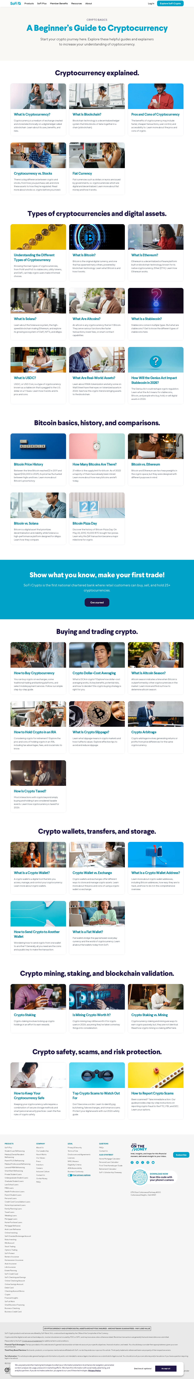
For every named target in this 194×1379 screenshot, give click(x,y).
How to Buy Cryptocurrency (34, 673)
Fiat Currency (82, 173)
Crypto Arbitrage (143, 732)
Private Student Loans (13, 1174)
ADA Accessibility (75, 1168)
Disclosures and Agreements (79, 1154)
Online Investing (11, 1233)
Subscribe (181, 1154)
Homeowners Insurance (14, 1260)
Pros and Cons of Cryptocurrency (155, 114)
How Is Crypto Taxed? (30, 791)
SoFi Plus (42, 3)
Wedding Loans (11, 1215)
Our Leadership (42, 1151)
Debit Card (9, 1288)
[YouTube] (153, 1162)
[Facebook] (132, 1162)
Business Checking (12, 1308)
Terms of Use (73, 1151)
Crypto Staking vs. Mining (149, 1015)
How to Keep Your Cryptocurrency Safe (29, 1096)
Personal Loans (11, 1198)
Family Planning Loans (13, 1209)
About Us (40, 1147)
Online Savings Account (14, 1284)
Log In (151, 3)
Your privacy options (81, 1175)
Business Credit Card (13, 1312)
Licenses (71, 1158)
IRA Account (9, 1243)
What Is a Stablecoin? (146, 319)
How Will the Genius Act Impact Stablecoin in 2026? (154, 381)
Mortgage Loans (11, 1219)
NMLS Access (73, 1161)
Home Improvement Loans (15, 1205)
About (88, 3)
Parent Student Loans (13, 1195)
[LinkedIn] (137, 1162)
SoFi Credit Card (11, 1274)
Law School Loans (11, 1185)
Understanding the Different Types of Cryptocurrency (34, 258)
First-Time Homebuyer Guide (110, 1165)
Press (38, 1161)
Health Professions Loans (14, 1191)
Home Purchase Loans (13, 1222)
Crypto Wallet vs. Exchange (92, 873)
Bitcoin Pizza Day (85, 523)
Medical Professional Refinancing (17, 1164)
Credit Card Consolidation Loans (17, 1202)
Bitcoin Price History (28, 464)
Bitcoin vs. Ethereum (145, 464)
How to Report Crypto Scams (152, 1093)
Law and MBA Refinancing (15, 1167)
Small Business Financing (14, 1305)
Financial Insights (11, 1298)
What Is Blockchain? (87, 114)
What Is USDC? (25, 378)
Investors (39, 1165)
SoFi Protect (9, 1253)
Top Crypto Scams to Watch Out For (96, 1096)
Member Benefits (59, 3)
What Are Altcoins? (86, 319)
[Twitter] (142, 1162)
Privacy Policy (94, 1370)
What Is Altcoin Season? (148, 673)
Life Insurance (10, 1267)
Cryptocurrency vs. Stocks (33, 173)
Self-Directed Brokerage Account (18, 1236)
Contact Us (40, 1175)
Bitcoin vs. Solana (26, 523)
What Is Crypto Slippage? (91, 732)
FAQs (38, 1182)
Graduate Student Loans (14, 1181)
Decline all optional (143, 1368)
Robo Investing (10, 1239)
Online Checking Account (15, 1281)
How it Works (41, 1154)
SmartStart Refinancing (14, 1171)
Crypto (7, 1294)
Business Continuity (75, 1171)
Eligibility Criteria (74, 1165)
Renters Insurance (12, 1257)
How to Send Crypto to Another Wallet (37, 935)
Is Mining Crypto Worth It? (91, 1015)
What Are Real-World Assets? (94, 378)
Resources (76, 3)
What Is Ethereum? (144, 255)
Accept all (165, 1368)
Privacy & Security (75, 1147)
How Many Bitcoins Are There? (94, 464)
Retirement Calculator (107, 1169)
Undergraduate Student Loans (16, 1178)
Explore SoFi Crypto (170, 3)
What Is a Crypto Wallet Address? (155, 873)
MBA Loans (9, 1188)
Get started (97, 602)
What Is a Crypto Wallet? (32, 873)
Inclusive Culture (42, 1171)
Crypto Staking (25, 1015)
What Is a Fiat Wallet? (88, 932)
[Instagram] (147, 1162)
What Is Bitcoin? (84, 255)
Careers (39, 1168)
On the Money (41, 1178)
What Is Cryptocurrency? (32, 114)
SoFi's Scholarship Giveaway (110, 1172)
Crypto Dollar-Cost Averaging (94, 673)
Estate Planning (11, 1270)
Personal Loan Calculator (109, 1162)
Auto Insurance (10, 1264)
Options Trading (11, 1250)
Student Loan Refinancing (15, 1151)
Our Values (40, 1158)
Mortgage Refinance (12, 1226)
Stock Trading (10, 1246)
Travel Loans (9, 1212)
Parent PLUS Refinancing (14, 1161)
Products (29, 3)
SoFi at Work (10, 1301)
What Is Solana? (25, 319)
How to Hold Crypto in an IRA (35, 732)
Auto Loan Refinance (13, 1229)
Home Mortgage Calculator (109, 1159)
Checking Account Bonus (14, 1291)
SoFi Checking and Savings (15, 1277)
